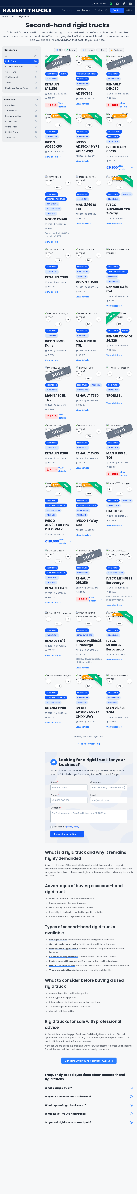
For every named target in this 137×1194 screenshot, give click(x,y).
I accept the (67, 826)
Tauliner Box (113, 79)
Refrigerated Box (115, 573)
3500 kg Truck (114, 132)
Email (94, 795)
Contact (117, 10)
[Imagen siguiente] (68, 62)
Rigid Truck (52, 74)
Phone (54, 795)
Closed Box (52, 79)
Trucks (98, 10)
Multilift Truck (53, 209)
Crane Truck (52, 204)
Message (55, 807)
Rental (72, 50)
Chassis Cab (82, 83)
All (60, 50)
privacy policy (72, 826)
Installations (83, 10)
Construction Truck (86, 74)
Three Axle (51, 213)
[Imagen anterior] (48, 62)
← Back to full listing (89, 743)
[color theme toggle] (106, 10)
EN (129, 11)
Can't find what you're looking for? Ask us (89, 1060)
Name (54, 782)
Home (5, 16)
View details (62, 105)
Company (67, 10)
